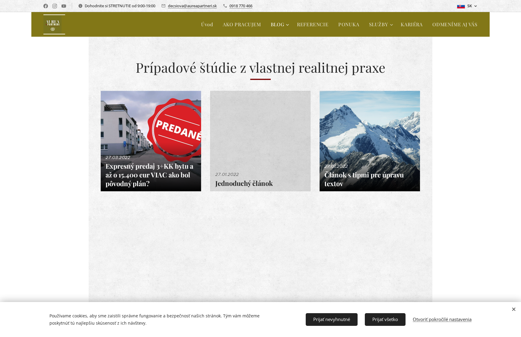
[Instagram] (54, 6)
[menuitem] (209, 24)
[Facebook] (45, 6)
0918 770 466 (240, 5)
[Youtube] (64, 6)
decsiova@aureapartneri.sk (192, 5)
